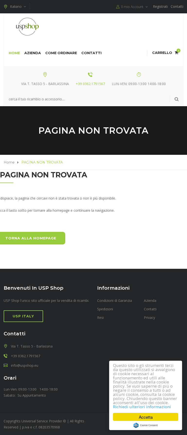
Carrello (165, 53)
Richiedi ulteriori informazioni (142, 406)
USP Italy (23, 316)
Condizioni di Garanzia (114, 300)
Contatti (177, 6)
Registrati (160, 6)
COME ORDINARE (61, 53)
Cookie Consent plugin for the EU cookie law (145, 425)
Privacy (149, 317)
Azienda (32, 53)
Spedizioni (105, 309)
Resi (100, 317)
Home (14, 53)
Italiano (17, 6)
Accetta (146, 417)
